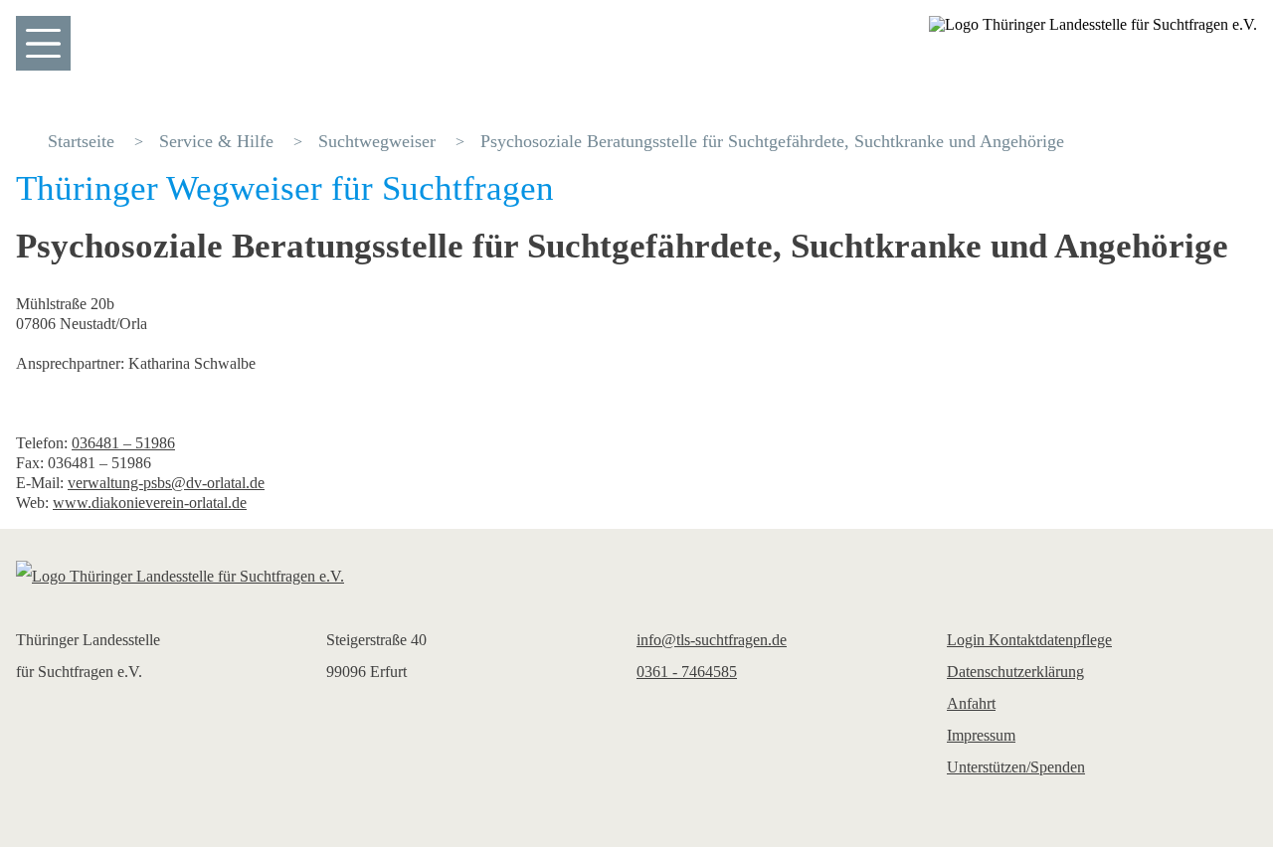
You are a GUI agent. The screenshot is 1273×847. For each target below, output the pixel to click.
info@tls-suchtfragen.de (711, 639)
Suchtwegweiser (377, 141)
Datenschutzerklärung (1015, 671)
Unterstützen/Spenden (1016, 767)
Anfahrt (971, 703)
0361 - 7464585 (686, 671)
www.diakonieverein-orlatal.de (150, 502)
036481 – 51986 (123, 442)
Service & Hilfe (216, 141)
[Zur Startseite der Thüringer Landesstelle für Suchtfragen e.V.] (636, 577)
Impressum (981, 735)
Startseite (81, 141)
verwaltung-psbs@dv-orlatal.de (166, 482)
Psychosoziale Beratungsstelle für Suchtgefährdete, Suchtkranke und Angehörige (772, 141)
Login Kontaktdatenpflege (1029, 639)
